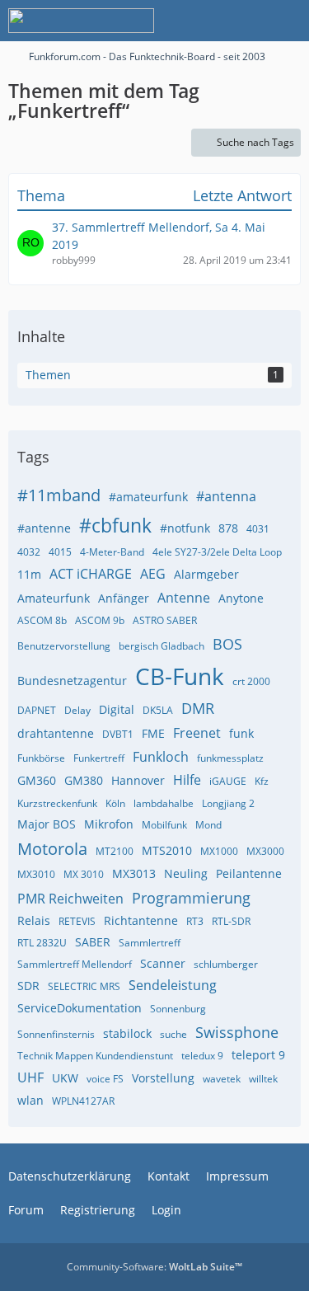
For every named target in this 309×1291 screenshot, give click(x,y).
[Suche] (205, 20)
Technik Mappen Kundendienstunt (95, 1056)
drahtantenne (55, 733)
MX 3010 (83, 874)
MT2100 (114, 851)
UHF (30, 1077)
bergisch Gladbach (161, 646)
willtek (263, 1079)
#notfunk (185, 528)
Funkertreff (98, 758)
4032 (28, 552)
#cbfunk (115, 525)
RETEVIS (77, 921)
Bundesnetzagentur (72, 680)
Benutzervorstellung (63, 646)
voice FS (105, 1079)
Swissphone (237, 1032)
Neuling (186, 873)
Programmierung (191, 898)
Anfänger (123, 598)
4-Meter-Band (112, 552)
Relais (33, 920)
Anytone (241, 598)
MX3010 (36, 874)
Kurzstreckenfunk (57, 803)
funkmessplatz (230, 758)
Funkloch (161, 757)
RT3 (195, 921)
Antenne (183, 598)
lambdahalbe (163, 803)
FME (153, 733)
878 (228, 528)
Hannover (138, 780)
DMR (197, 708)
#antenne (44, 528)
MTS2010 (167, 850)
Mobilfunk (164, 825)
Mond (208, 825)
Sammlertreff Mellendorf (74, 964)
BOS (227, 644)
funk (241, 733)
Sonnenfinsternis (56, 1034)
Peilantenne (249, 873)
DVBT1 (117, 734)
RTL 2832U (42, 943)
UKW (65, 1078)
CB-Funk (179, 676)
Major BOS (46, 824)
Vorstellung (163, 1078)
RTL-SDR (231, 921)
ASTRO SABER (165, 620)
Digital (116, 709)
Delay (77, 710)
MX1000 (219, 851)
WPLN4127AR (83, 1101)
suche (173, 1034)
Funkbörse (41, 758)
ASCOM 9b (99, 620)
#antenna (226, 496)
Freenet (197, 733)
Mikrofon (108, 824)
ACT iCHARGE (90, 574)
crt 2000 (251, 681)
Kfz (262, 781)
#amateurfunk (148, 497)
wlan (30, 1100)
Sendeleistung (173, 985)
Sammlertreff (149, 943)
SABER (92, 942)
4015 (60, 552)
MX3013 (134, 873)
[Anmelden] (246, 20)
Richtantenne (141, 920)
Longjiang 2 (228, 803)
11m (29, 574)
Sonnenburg (178, 1009)
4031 (257, 529)
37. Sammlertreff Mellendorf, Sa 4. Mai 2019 (158, 235)
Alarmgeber (206, 574)
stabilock (127, 1033)
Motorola (52, 849)
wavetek (222, 1079)
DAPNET (36, 710)
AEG (153, 574)
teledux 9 (202, 1056)
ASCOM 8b (42, 620)
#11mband (59, 495)
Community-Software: (154, 1267)
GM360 (36, 780)
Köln (115, 803)
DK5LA (158, 710)
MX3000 (265, 851)
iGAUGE (227, 781)
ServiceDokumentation (79, 1008)
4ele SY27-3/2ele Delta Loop (217, 552)
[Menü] (287, 20)
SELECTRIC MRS (84, 986)
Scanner (162, 963)
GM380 (83, 780)
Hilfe (187, 780)
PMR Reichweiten (70, 899)
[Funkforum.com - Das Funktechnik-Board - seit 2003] (81, 20)
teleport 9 (258, 1055)
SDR (28, 985)
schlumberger (226, 964)
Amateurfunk (53, 598)
